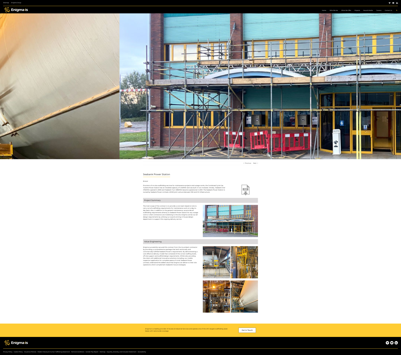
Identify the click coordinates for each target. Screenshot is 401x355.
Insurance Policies (30, 352)
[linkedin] (397, 3)
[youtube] (393, 3)
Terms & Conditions (77, 352)
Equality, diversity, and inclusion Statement (121, 352)
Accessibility (142, 352)
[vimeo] (389, 3)
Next (254, 163)
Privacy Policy (7, 352)
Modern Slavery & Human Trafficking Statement (53, 352)
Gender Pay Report (92, 352)
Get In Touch (247, 330)
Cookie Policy (18, 352)
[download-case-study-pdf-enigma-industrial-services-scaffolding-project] (245, 185)
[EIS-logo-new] (16, 7)
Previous (248, 163)
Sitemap (102, 352)
